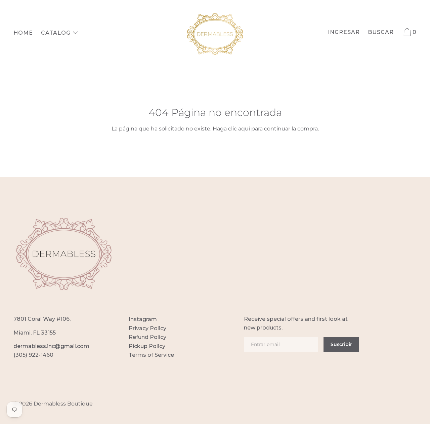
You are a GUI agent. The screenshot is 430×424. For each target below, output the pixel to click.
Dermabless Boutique (63, 403)
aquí (244, 128)
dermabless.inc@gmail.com (51, 346)
